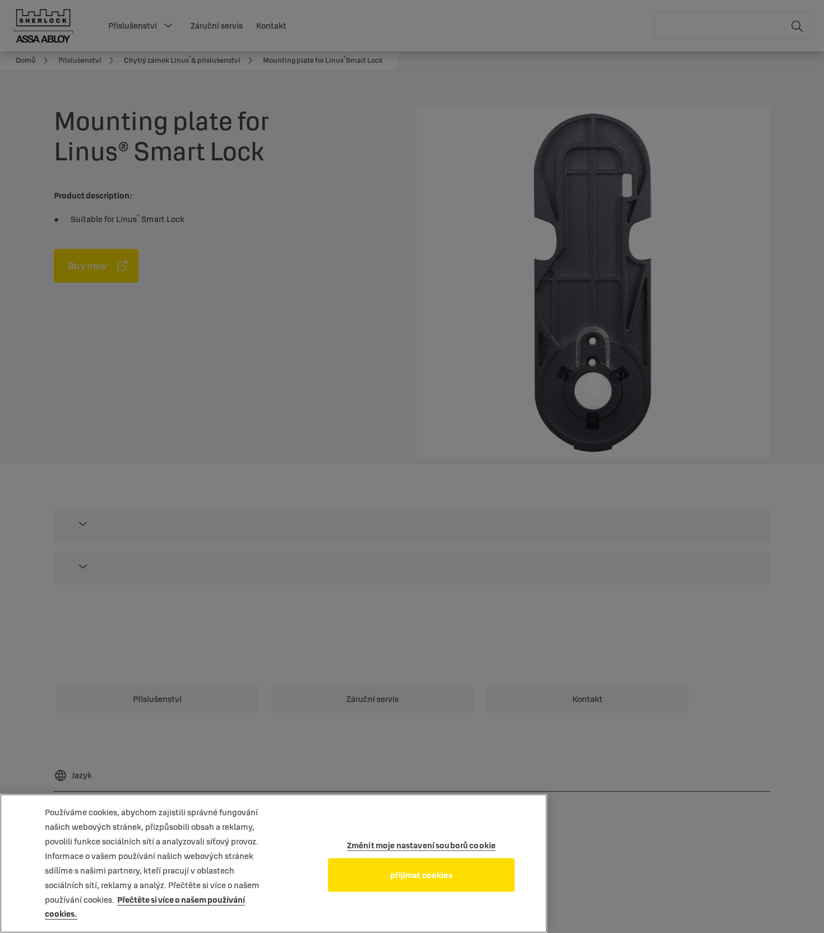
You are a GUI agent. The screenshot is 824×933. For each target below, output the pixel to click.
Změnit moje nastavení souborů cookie (421, 845)
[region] (273, 863)
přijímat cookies (421, 875)
